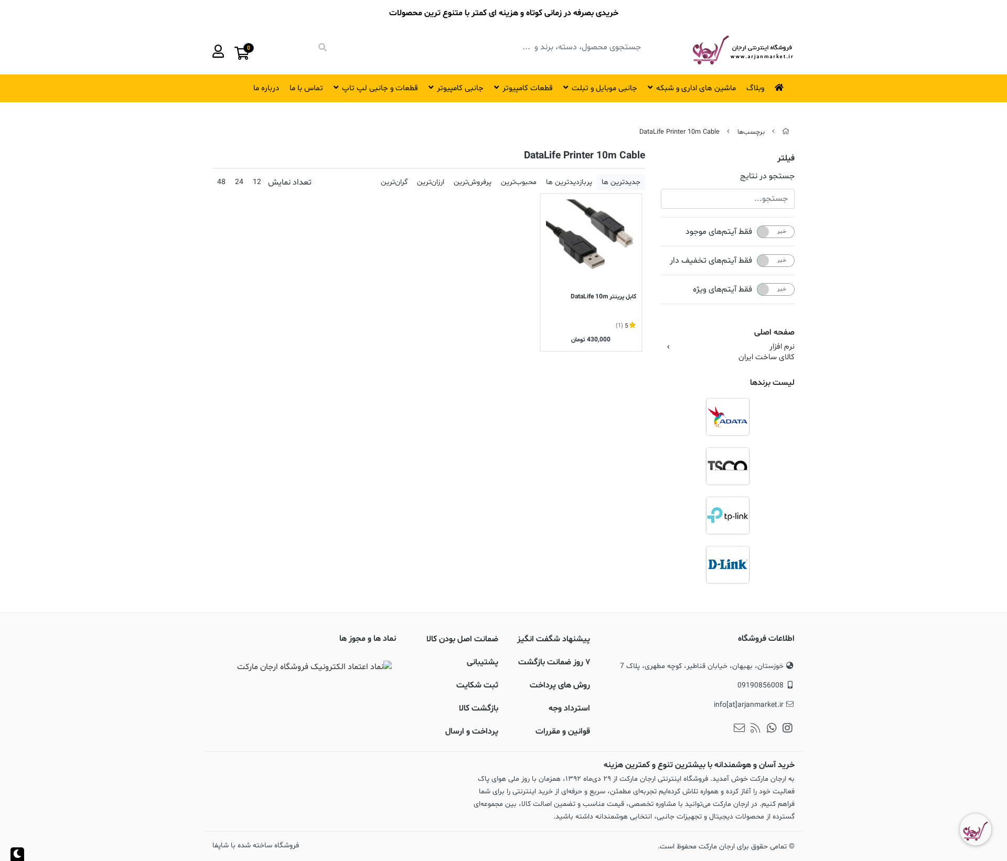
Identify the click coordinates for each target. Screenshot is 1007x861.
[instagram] (787, 729)
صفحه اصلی (774, 332)
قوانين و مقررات (562, 731)
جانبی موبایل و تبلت (604, 88)
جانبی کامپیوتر (460, 88)
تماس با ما (306, 88)
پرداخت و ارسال (471, 731)
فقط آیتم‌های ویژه (722, 289)
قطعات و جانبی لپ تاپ (380, 88)
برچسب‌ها (751, 132)
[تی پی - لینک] (728, 515)
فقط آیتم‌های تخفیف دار (711, 260)
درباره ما (266, 88)
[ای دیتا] (728, 417)
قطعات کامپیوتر (527, 88)
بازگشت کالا (478, 708)
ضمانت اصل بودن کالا (462, 639)
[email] (739, 729)
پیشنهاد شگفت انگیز (553, 639)
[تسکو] (728, 466)
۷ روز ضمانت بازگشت (554, 662)
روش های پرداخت (560, 685)
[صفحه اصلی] (785, 132)
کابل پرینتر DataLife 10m (603, 297)
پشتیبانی (482, 662)
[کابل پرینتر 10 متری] (591, 244)
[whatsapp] (772, 729)
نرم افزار (782, 347)
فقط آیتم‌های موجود (718, 232)
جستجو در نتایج (767, 176)
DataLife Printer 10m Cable (679, 132)
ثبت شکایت (477, 685)
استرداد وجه (569, 708)
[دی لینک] (728, 564)
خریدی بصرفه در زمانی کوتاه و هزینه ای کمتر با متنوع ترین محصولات (503, 13)
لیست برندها (772, 383)
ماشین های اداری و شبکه (696, 88)
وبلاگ (755, 88)
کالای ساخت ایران (766, 357)
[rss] (755, 729)
